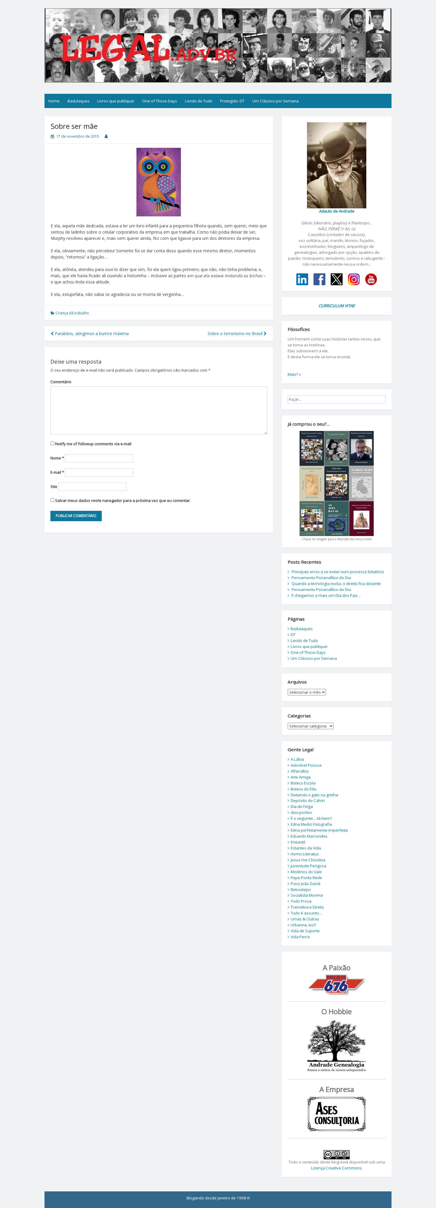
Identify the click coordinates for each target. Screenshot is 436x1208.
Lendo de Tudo (198, 101)
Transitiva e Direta (307, 907)
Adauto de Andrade (336, 211)
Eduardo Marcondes (309, 836)
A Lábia (297, 759)
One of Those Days (159, 101)
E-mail (57, 472)
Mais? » (294, 374)
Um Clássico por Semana (275, 101)
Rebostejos (301, 889)
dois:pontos (301, 812)
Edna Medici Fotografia (311, 824)
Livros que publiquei (115, 101)
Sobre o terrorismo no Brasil (236, 333)
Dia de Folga (302, 806)
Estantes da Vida (306, 848)
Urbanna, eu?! (303, 925)
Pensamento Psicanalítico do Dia (321, 577)
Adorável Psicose (306, 765)
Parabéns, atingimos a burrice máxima (91, 333)
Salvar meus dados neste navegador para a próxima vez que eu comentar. (123, 500)
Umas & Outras (305, 919)
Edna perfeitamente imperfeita (319, 830)
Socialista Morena (307, 895)
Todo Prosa (301, 901)
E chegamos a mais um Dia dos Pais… (326, 595)
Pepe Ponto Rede (306, 877)
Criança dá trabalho (72, 313)
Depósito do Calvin (308, 800)
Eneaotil (298, 842)
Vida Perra (300, 936)
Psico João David (305, 883)
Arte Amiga (301, 777)
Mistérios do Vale (306, 871)
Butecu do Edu (303, 789)
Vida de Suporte (305, 930)
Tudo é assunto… (306, 913)
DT (293, 634)
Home (54, 101)
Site (53, 486)
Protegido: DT (232, 101)
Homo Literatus (305, 854)
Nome (57, 458)
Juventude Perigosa (308, 865)
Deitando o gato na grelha (314, 795)
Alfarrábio (300, 771)
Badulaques (79, 101)
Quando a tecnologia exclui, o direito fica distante (336, 583)
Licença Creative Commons (336, 1168)
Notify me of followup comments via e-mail (93, 443)
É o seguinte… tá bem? (311, 818)
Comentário (60, 381)
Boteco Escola (303, 783)
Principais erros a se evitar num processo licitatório (338, 571)
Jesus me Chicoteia (308, 860)
